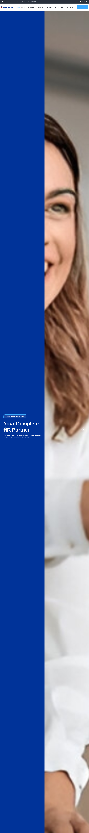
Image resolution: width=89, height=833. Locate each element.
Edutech (57, 7)
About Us (23, 7)
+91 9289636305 (31, 1)
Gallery (66, 7)
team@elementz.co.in (12, 1)
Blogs (62, 7)
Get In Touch (82, 7)
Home (18, 7)
